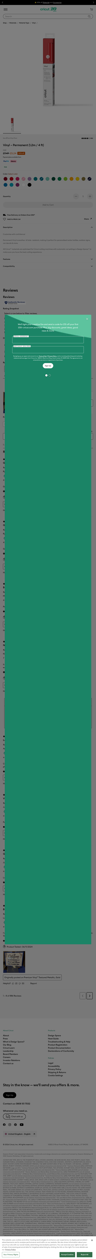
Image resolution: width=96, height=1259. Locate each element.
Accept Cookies (67, 1255)
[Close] (87, 319)
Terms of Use (43, 356)
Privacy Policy (52, 356)
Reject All (84, 1255)
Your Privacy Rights (10, 1255)
